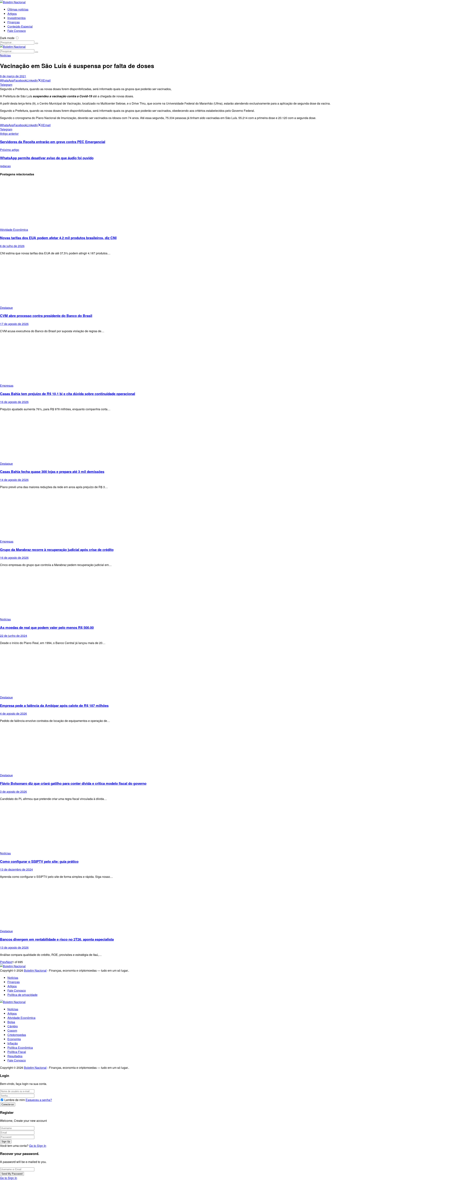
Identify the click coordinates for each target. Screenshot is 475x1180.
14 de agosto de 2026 (14, 480)
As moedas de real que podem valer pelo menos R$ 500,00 (47, 627)
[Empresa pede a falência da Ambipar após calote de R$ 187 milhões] (237, 671)
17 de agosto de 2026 (14, 324)
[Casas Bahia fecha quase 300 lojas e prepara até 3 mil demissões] (237, 437)
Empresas (6, 385)
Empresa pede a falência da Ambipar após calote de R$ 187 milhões (54, 705)
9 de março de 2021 (13, 76)
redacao (5, 166)
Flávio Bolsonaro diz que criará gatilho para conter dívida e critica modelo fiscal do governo (73, 783)
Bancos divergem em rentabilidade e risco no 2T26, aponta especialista (57, 939)
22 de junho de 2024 (13, 635)
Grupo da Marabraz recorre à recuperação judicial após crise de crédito (57, 549)
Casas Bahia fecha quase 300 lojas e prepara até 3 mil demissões (52, 471)
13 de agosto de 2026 (14, 947)
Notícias (5, 55)
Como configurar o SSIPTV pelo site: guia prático (39, 861)
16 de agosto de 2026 (14, 402)
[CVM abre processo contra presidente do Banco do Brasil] (237, 282)
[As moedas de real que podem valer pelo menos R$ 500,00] (237, 593)
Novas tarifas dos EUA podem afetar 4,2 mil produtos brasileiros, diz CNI (58, 237)
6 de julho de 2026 (12, 246)
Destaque (6, 308)
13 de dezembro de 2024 (16, 869)
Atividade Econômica (14, 229)
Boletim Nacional (35, 970)
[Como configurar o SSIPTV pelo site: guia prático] (237, 827)
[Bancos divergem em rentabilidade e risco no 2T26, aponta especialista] (237, 905)
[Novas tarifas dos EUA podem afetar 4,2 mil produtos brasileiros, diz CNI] (237, 203)
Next (9, 962)
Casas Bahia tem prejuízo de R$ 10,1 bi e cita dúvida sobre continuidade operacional (67, 393)
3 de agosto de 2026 (13, 791)
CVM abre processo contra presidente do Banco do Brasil (46, 315)
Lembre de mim (14, 1100)
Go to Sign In (37, 1145)
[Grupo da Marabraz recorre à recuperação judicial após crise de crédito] (237, 515)
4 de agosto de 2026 (13, 713)
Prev (3, 962)
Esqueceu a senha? (39, 1100)
